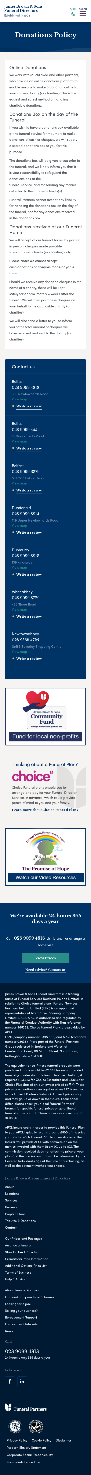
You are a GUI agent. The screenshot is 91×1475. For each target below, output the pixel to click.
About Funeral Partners (22, 1290)
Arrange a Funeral (18, 1245)
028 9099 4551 (25, 429)
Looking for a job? (18, 1303)
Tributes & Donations (20, 1220)
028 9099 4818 (25, 387)
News (9, 1330)
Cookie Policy (41, 1440)
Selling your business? (21, 1310)
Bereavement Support (21, 1317)
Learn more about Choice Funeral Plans (45, 810)
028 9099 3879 (26, 471)
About (9, 1186)
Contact (11, 1227)
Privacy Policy (17, 1440)
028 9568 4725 (25, 640)
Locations (12, 1193)
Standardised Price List (22, 1252)
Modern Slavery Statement (26, 1447)
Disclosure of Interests (21, 1324)
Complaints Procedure (23, 1462)
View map (19, 398)
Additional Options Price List (26, 1265)
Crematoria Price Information (26, 1258)
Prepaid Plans (15, 1213)
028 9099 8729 (26, 598)
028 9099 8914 (25, 514)
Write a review (29, 406)
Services (11, 1200)
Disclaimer (63, 1440)
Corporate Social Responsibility (30, 1454)
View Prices (45, 958)
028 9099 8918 (25, 556)
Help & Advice (15, 1279)
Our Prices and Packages (23, 1238)
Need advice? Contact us (45, 970)
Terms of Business (18, 1272)
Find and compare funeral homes (29, 1297)
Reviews (11, 1207)
